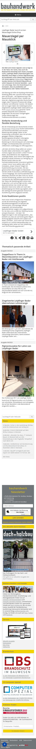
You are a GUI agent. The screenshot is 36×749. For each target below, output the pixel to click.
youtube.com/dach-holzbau (12, 601)
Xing (25, 613)
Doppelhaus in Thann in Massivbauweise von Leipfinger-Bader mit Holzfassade (17, 257)
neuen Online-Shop (12, 110)
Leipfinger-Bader (13, 61)
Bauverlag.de (5, 747)
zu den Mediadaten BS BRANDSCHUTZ (16, 676)
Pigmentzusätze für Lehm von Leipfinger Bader (16, 347)
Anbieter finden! (18, 731)
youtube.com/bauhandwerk (12, 600)
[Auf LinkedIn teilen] (24, 239)
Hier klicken (20, 512)
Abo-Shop (6, 645)
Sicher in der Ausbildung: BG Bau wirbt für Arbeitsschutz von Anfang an (18, 426)
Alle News (6, 457)
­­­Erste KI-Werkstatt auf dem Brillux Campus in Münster (15, 431)
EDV (7, 26)
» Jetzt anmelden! (18, 518)
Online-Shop (19, 79)
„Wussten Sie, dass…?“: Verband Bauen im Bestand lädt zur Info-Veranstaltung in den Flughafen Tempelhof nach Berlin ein (17, 438)
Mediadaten (7, 643)
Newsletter (4, 740)
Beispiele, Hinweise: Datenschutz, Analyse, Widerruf (17, 522)
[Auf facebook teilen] (12, 239)
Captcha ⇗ (25, 514)
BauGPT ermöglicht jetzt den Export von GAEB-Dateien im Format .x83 (16, 452)
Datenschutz (27, 740)
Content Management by (9, 745)
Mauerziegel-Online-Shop (10, 129)
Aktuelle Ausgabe (9, 641)
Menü (19, 15)
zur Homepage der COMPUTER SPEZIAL (16, 700)
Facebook (9, 615)
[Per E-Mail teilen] (28, 237)
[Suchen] (33, 19)
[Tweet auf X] (16, 239)
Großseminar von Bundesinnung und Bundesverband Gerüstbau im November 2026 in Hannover (17, 446)
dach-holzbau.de (16, 605)
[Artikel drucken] (32, 237)
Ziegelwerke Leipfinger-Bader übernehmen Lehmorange (16, 301)
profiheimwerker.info (21, 611)
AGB (20, 740)
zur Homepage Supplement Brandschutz (16, 678)
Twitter (30, 613)
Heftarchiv (6, 647)
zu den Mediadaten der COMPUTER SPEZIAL (17, 698)
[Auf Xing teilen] (20, 239)
